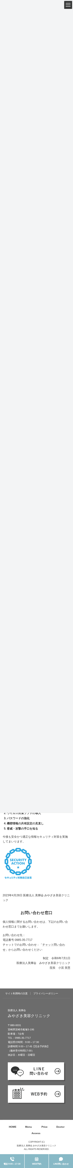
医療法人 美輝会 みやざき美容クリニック (36, 1145)
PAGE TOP (66, 1144)
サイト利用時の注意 (16, 993)
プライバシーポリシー (45, 993)
